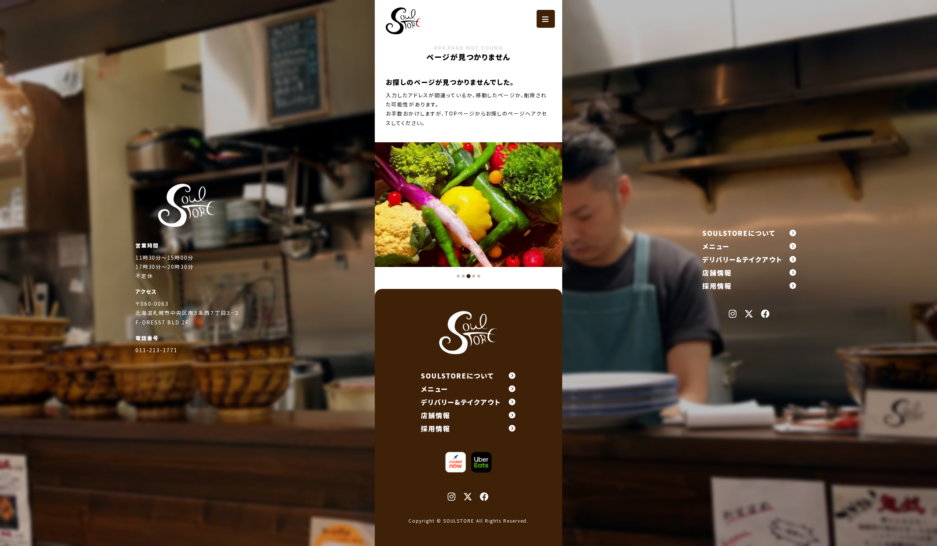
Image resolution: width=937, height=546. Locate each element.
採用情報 (717, 285)
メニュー (715, 246)
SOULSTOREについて (739, 233)
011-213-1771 (156, 350)
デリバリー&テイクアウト (742, 259)
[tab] (458, 276)
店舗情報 (717, 272)
